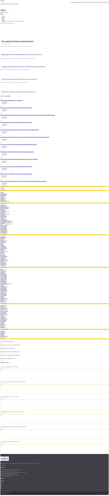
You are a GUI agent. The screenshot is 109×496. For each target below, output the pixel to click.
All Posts (3, 16)
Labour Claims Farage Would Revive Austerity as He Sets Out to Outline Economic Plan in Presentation (23, 181)
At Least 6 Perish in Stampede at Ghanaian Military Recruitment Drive (7, 358)
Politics (18, 21)
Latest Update (2, 0)
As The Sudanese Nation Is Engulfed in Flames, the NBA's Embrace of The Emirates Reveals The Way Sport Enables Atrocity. (23, 66)
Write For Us (98, 493)
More (3, 20)
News (14, 21)
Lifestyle (11, 21)
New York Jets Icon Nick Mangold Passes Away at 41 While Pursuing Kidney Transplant (11, 469)
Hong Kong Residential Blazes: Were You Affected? (11, 100)
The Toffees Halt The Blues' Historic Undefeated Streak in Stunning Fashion (17, 151)
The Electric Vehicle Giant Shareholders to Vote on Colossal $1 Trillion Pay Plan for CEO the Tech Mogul (13, 472)
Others (16, 21)
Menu (2, 14)
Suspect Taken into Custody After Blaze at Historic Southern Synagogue (16, 107)
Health (5, 21)
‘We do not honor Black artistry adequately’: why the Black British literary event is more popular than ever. (19, 79)
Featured (3, 19)
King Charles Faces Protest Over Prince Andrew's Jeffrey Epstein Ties (7, 348)
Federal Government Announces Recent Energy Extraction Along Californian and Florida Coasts (13, 381)
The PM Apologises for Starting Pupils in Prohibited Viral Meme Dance (16, 122)
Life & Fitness (8, 21)
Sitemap (108, 493)
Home (3, 15)
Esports (3, 18)
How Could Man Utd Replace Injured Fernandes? (18, 41)
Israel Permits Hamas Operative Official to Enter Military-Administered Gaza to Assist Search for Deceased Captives (21, 54)
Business (3, 17)
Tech (21, 21)
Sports (20, 21)
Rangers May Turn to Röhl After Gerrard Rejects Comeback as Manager (16, 173)
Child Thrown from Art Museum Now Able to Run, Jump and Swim (7, 341)
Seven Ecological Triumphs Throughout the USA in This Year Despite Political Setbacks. (19, 129)
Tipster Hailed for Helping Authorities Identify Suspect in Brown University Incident (18, 159)
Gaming (3, 21)
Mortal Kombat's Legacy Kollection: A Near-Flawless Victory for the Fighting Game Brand (9, 351)
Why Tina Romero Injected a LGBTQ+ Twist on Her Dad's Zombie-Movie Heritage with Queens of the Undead (24, 137)
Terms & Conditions (103, 493)
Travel (23, 21)
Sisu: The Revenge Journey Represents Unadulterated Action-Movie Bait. (16, 166)
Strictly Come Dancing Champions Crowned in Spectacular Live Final (8, 473)
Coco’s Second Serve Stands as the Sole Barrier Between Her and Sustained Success (18, 144)
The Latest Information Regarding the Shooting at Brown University (67, 2)
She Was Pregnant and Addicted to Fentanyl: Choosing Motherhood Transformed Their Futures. (13, 426)
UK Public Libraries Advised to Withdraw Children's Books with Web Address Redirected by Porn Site (18, 91)
